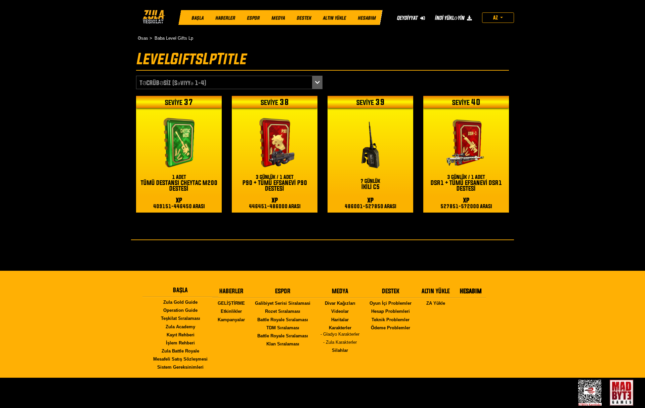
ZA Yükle (435, 303)
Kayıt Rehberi (181, 334)
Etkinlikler (231, 311)
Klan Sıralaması (282, 343)
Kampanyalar (231, 319)
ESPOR (253, 18)
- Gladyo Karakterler (339, 334)
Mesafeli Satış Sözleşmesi (180, 359)
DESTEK (304, 18)
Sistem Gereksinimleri (180, 367)
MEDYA (278, 18)
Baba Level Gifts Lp (174, 38)
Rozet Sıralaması (282, 311)
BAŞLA (197, 18)
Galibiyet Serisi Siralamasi (282, 303)
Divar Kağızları (340, 303)
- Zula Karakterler (340, 342)
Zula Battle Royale (180, 351)
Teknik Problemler (391, 319)
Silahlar (340, 350)
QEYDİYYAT (408, 18)
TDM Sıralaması (282, 327)
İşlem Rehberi (180, 342)
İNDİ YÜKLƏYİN (450, 18)
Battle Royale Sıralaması (282, 319)
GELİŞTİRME (231, 303)
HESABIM (367, 18)
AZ (496, 17)
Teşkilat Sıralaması (180, 318)
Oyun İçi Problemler (391, 303)
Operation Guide (180, 310)
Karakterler (340, 327)
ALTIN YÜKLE (334, 18)
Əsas (143, 38)
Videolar (340, 311)
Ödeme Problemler (390, 327)
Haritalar (340, 319)
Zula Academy (180, 326)
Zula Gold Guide (180, 302)
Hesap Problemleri (390, 311)
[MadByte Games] (621, 393)
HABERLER (225, 18)
